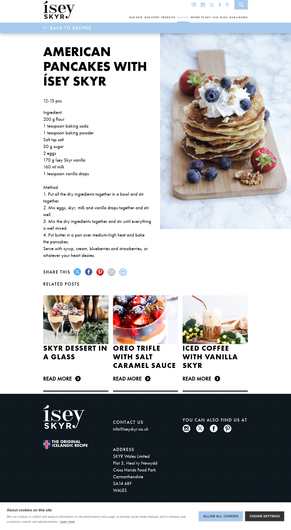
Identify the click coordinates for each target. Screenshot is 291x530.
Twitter (212, 4)
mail (112, 272)
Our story (152, 17)
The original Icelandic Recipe (65, 444)
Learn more (67, 521)
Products (168, 17)
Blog (224, 17)
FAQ (215, 17)
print (123, 272)
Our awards (238, 17)
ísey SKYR (59, 10)
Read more (57, 378)
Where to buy (201, 17)
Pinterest (227, 4)
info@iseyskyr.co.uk (130, 429)
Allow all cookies (220, 516)
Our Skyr (136, 17)
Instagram (203, 4)
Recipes (183, 17)
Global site (193, 4)
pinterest (100, 272)
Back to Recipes (70, 28)
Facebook (220, 4)
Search (241, 5)
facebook (89, 272)
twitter (78, 272)
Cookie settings (265, 516)
